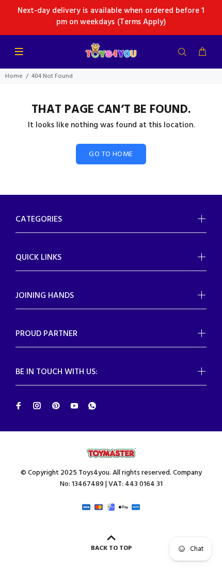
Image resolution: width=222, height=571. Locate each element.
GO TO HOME (111, 154)
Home (14, 76)
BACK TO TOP (111, 548)
